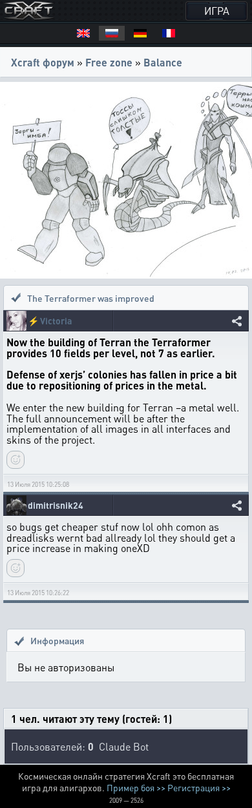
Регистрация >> (199, 787)
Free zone (108, 62)
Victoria (56, 320)
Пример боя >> (136, 787)
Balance (162, 62)
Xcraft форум (42, 62)
